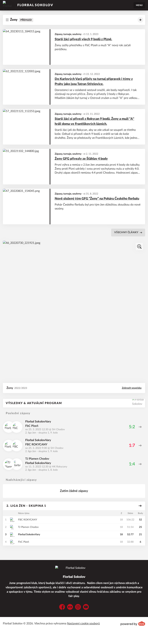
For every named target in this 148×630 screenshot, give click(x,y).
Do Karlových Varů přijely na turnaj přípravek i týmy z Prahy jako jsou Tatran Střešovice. (94, 81)
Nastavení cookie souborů (83, 623)
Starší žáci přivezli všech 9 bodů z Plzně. (83, 39)
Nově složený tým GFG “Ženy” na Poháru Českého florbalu (97, 198)
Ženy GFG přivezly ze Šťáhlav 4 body (81, 158)
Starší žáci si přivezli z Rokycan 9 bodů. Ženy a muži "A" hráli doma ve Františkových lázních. (94, 121)
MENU (139, 5)
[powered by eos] (133, 623)
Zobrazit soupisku (132, 388)
